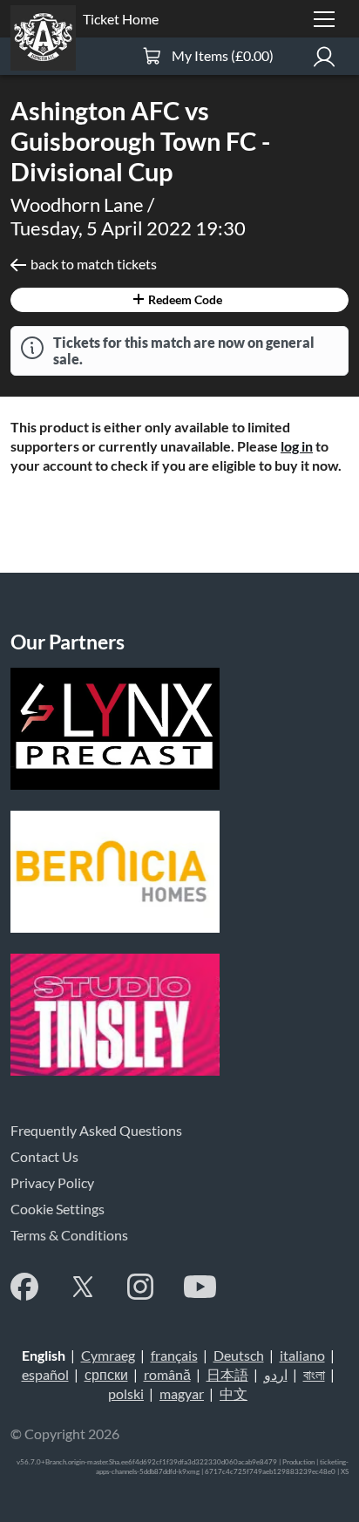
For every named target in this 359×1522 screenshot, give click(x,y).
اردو (276, 1374)
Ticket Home (121, 18)
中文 (233, 1393)
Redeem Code (184, 299)
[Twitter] (83, 1286)
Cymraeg (108, 1355)
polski (126, 1393)
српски (106, 1374)
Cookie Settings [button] (57, 1208)
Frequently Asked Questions (96, 1130)
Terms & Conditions (69, 1234)
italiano (302, 1355)
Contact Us (44, 1156)
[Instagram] (140, 1286)
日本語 (227, 1374)
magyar (181, 1393)
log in (297, 446)
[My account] (324, 56)
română (167, 1374)
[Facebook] (24, 1286)
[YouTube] (200, 1286)
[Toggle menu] (324, 19)
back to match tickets (93, 263)
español (45, 1374)
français (174, 1355)
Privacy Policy (52, 1182)
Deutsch (238, 1355)
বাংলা (314, 1374)
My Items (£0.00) (223, 55)
